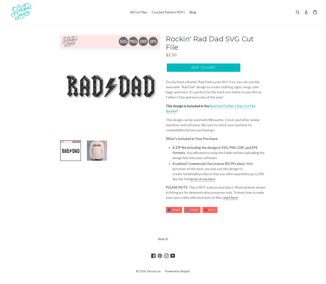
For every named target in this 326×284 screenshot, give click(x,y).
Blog (192, 12)
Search (163, 239)
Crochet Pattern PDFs (168, 12)
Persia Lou (154, 271)
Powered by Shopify (177, 271)
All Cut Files (138, 12)
